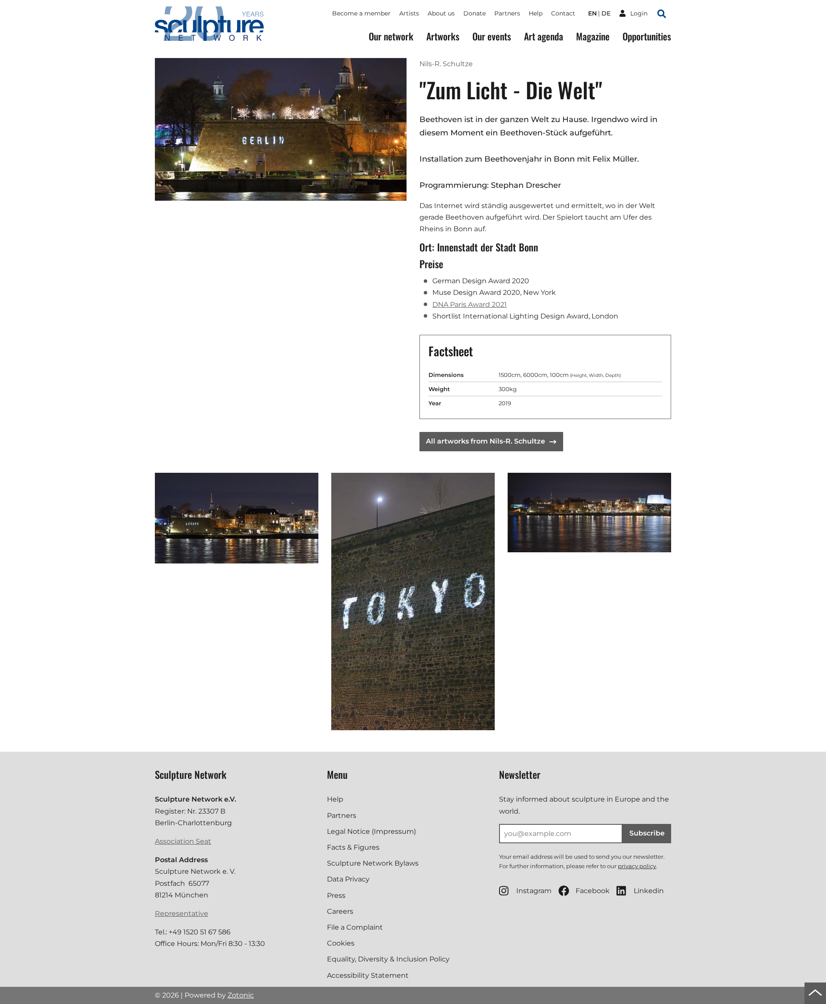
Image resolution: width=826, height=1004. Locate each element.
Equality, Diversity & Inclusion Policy (388, 959)
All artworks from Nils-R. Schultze (485, 441)
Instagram (534, 891)
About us (441, 13)
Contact (563, 13)
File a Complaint (355, 927)
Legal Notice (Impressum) (371, 831)
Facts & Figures (353, 847)
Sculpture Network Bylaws (373, 863)
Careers (340, 911)
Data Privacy (348, 879)
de (605, 13)
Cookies (340, 943)
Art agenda (543, 36)
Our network (391, 36)
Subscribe (647, 833)
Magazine (593, 36)
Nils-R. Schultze (446, 64)
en (592, 13)
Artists (409, 13)
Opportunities (647, 36)
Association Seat (183, 841)
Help (535, 13)
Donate (474, 13)
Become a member (361, 13)
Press (336, 895)
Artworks (442, 36)
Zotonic (241, 995)
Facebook (593, 891)
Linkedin (649, 891)
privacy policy (637, 866)
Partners (507, 13)
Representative (181, 913)
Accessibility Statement (368, 975)
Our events (491, 36)
